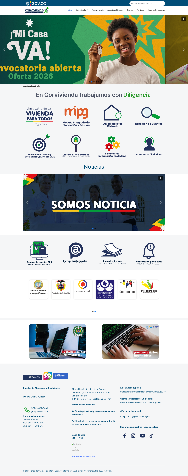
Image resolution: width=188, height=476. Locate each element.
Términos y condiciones (83, 405)
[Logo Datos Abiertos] (60, 376)
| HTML (80, 438)
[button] (94, 49)
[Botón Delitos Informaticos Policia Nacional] (57, 341)
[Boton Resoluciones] (112, 253)
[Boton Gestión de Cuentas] (39, 253)
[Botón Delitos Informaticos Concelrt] (130, 341)
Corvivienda (81, 10)
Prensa (130, 10)
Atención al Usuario (115, 10)
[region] (94, 292)
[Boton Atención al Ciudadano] (149, 146)
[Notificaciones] (148, 253)
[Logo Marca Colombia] (47, 375)
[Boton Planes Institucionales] (39, 146)
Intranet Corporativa (156, 10)
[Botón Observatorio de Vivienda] (112, 116)
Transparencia (98, 10)
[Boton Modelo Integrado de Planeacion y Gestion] (76, 116)
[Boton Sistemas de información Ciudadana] (112, 146)
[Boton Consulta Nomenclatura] (76, 146)
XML (74, 438)
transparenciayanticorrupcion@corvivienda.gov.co (143, 392)
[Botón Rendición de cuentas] (149, 116)
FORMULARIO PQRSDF (34, 397)
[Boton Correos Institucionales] (75, 253)
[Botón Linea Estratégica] (39, 116)
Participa (140, 10)
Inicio (70, 10)
